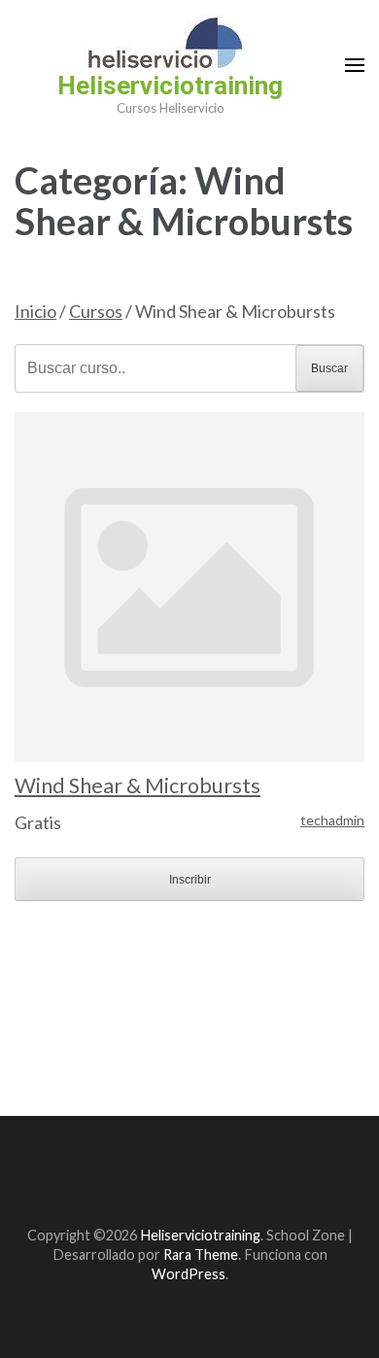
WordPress (188, 1274)
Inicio (35, 311)
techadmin (332, 820)
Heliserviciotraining (170, 85)
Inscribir (190, 880)
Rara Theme (200, 1254)
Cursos (95, 311)
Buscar (329, 368)
